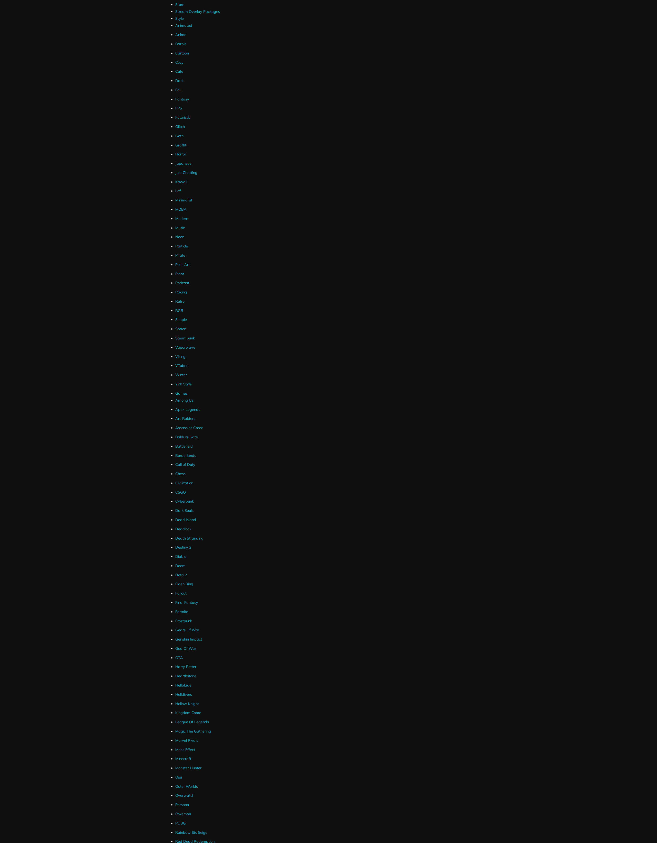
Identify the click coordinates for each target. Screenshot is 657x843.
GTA (179, 657)
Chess (180, 473)
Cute (179, 71)
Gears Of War (187, 630)
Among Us (184, 400)
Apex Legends (187, 409)
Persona (182, 804)
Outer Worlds (186, 786)
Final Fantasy (186, 602)
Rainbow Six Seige (191, 832)
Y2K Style (183, 384)
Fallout (181, 593)
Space (180, 329)
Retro (180, 301)
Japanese (183, 163)
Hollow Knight (187, 703)
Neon (179, 237)
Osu (178, 777)
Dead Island (185, 519)
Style (179, 18)
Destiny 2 (183, 547)
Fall (178, 90)
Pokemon (183, 814)
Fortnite (181, 611)
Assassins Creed (189, 427)
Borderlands (185, 455)
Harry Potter (185, 666)
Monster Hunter (188, 768)
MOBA (181, 209)
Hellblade (183, 685)
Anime (180, 34)
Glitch (180, 126)
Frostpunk (183, 621)
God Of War (185, 648)
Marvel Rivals (186, 740)
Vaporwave (185, 347)
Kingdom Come (188, 712)
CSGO (180, 492)
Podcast (182, 283)
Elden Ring (184, 584)
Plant (179, 274)
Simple (181, 319)
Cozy (179, 62)
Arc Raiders (185, 418)
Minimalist (183, 200)
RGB (179, 310)
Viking (180, 356)
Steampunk (185, 338)
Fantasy (182, 99)
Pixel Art (182, 264)
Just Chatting (186, 172)
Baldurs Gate (186, 437)
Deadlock (183, 529)
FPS (178, 108)
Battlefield (184, 446)
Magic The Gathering (193, 731)
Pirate (180, 255)
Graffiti (181, 145)
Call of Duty (185, 464)
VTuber (181, 365)
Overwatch (184, 795)
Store (179, 4)
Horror (180, 154)
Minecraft (183, 758)
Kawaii (181, 182)
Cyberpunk (184, 501)
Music (180, 228)
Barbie (181, 44)
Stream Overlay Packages (197, 11)
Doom (180, 565)
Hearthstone (185, 676)
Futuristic (182, 117)
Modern (181, 218)
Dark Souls (184, 510)
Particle (181, 246)
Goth (179, 136)
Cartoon (182, 53)
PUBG (180, 823)
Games (181, 393)
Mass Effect (185, 749)
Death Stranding (189, 538)
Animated (183, 25)
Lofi (178, 191)
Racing (181, 292)
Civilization (184, 483)
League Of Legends (192, 722)
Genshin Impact (188, 639)
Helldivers (183, 694)
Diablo (180, 556)
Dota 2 (181, 575)
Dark (179, 80)
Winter (181, 375)
